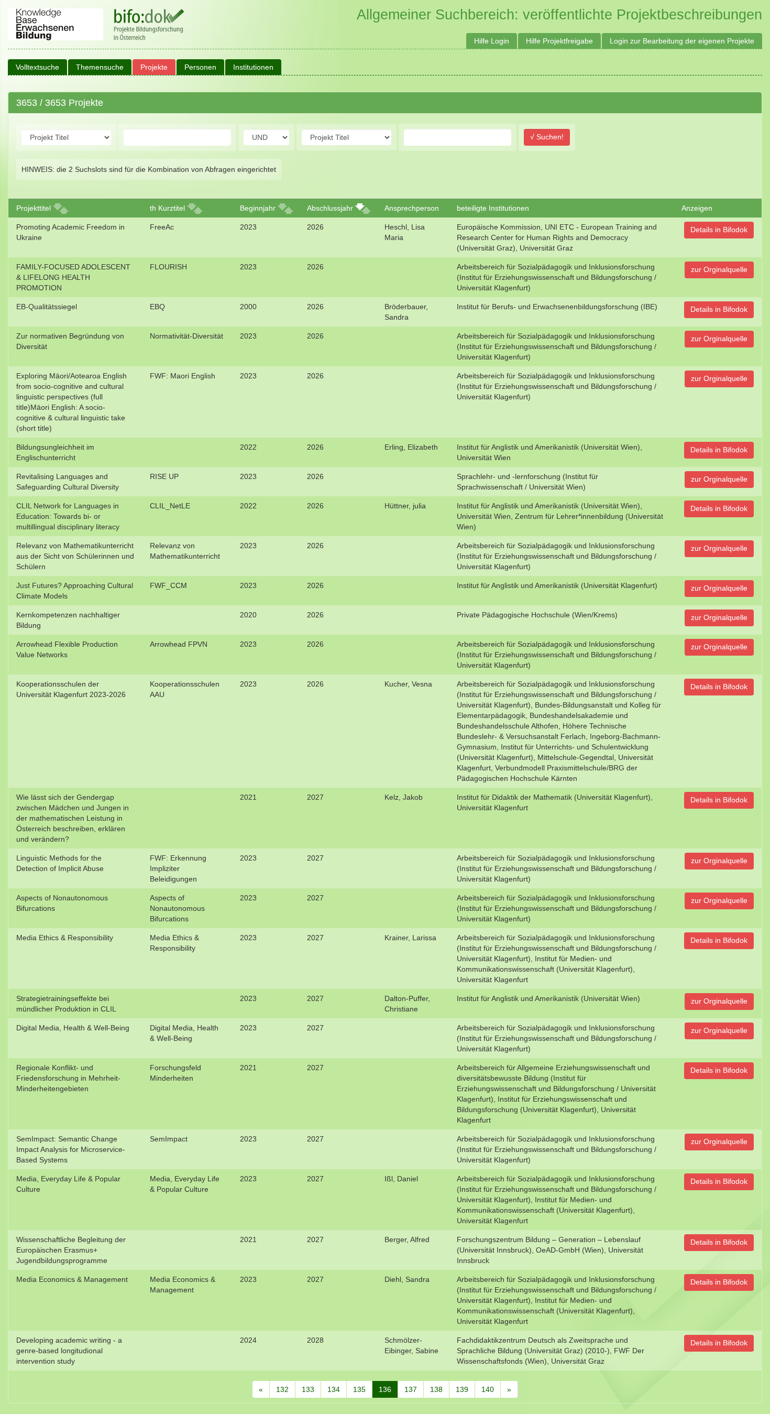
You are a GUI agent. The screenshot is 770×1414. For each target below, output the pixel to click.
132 (282, 1389)
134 (333, 1389)
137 (410, 1389)
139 (462, 1389)
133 (308, 1389)
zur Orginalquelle (719, 269)
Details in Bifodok (718, 229)
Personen (200, 67)
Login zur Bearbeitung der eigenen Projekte (682, 41)
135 (359, 1389)
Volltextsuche (37, 67)
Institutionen (253, 67)
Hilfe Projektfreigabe (559, 41)
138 (436, 1389)
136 (385, 1389)
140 (487, 1389)
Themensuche (100, 67)
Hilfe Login (491, 41)
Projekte (154, 67)
